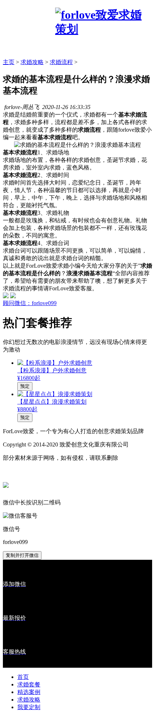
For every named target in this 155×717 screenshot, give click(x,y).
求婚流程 (61, 62)
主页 (8, 62)
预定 (25, 386)
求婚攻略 (32, 62)
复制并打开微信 (22, 555)
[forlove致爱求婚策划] (103, 29)
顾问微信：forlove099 (30, 303)
